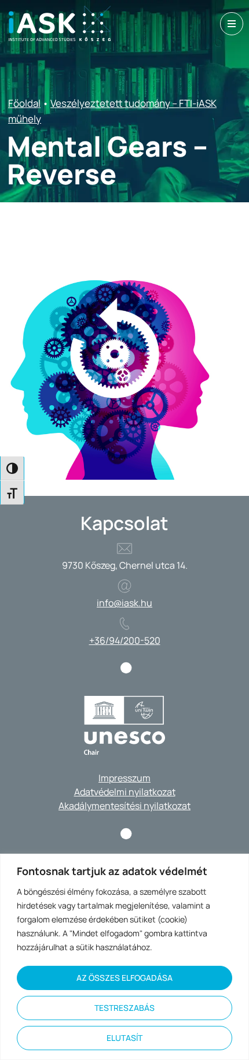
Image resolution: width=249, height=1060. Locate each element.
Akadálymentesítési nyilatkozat (124, 805)
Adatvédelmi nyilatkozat (124, 791)
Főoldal (24, 103)
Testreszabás (124, 1007)
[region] (124, 957)
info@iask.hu (124, 602)
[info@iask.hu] (124, 586)
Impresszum (124, 778)
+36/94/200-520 (124, 640)
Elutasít (124, 1037)
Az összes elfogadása (124, 977)
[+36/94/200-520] (124, 623)
